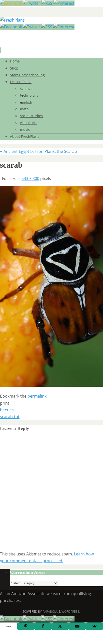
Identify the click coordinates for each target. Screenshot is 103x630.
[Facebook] (11, 3)
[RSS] (47, 3)
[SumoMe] (94, 626)
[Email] (77, 626)
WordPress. (71, 611)
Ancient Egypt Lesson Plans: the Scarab (38, 151)
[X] (60, 626)
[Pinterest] (63, 3)
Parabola (50, 611)
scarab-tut (10, 416)
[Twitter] (32, 3)
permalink (37, 396)
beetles (7, 410)
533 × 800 (30, 178)
